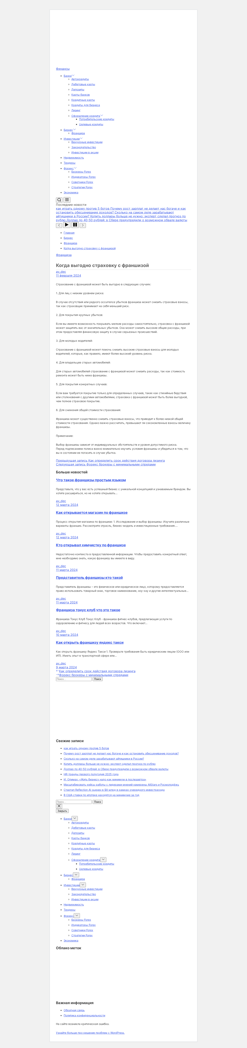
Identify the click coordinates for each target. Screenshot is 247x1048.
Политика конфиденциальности (84, 1015)
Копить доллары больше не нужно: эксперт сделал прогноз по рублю (110, 763)
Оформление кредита (85, 115)
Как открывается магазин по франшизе (92, 512)
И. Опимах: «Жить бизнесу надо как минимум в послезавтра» (105, 779)
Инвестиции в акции (84, 152)
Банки (68, 75)
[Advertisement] (123, 40)
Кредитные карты (83, 99)
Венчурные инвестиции (86, 142)
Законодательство (83, 147)
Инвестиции (72, 138)
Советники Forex (82, 182)
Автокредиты (80, 79)
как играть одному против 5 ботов (86, 748)
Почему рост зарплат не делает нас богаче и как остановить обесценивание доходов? (121, 753)
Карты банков (80, 94)
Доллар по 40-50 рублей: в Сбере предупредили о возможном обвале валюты (116, 769)
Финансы (63, 69)
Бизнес (68, 129)
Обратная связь (74, 1010)
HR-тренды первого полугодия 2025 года (91, 774)
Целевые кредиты (91, 124)
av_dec (61, 272)
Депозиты (77, 89)
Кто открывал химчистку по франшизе (91, 545)
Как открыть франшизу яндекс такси (90, 642)
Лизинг (75, 110)
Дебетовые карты (83, 84)
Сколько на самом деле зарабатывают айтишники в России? (104, 758)
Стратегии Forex (82, 187)
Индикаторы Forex (83, 176)
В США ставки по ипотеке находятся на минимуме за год (101, 795)
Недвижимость (74, 157)
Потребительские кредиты (96, 119)
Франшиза (78, 133)
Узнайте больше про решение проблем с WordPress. (90, 1032)
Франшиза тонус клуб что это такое (88, 610)
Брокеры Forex (81, 171)
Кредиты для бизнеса (85, 105)
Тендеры (69, 162)
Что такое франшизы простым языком (91, 480)
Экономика (71, 192)
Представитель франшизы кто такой (89, 577)
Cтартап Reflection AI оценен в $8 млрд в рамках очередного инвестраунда (114, 789)
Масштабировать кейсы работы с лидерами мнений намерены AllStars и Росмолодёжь (121, 784)
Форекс (69, 168)
